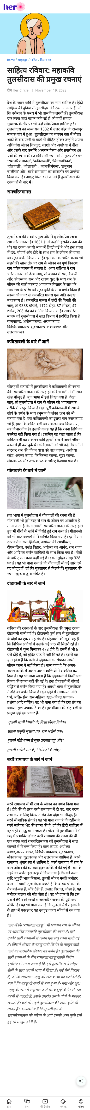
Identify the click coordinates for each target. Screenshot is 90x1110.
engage (23, 60)
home (11, 60)
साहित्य (33, 60)
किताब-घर (45, 60)
